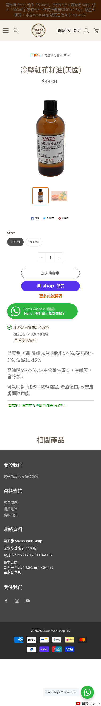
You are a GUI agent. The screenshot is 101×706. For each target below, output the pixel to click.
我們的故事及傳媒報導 (21, 477)
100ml (15, 242)
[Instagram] (17, 601)
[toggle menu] (5, 30)
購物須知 (11, 515)
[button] (88, 703)
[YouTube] (27, 601)
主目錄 (35, 55)
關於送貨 (11, 509)
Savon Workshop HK (56, 631)
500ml (34, 242)
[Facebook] (6, 601)
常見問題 (11, 502)
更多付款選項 (50, 296)
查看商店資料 (25, 340)
